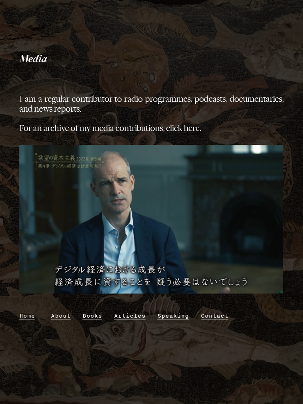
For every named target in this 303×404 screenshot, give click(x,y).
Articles (130, 315)
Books (92, 315)
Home (27, 315)
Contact (214, 315)
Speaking (173, 315)
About (61, 315)
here (192, 128)
